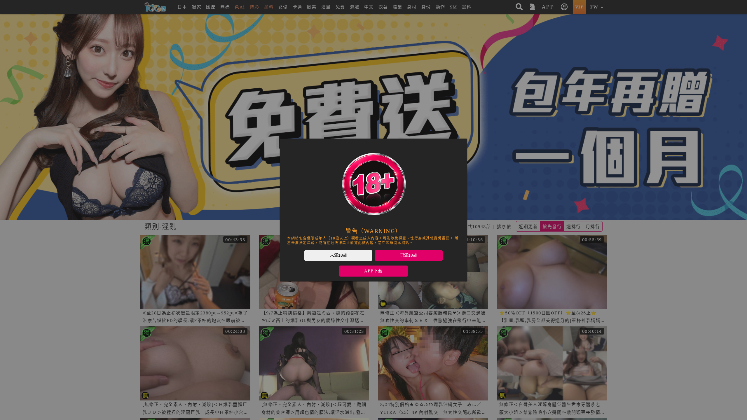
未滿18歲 (338, 255)
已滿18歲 (408, 255)
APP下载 (373, 271)
